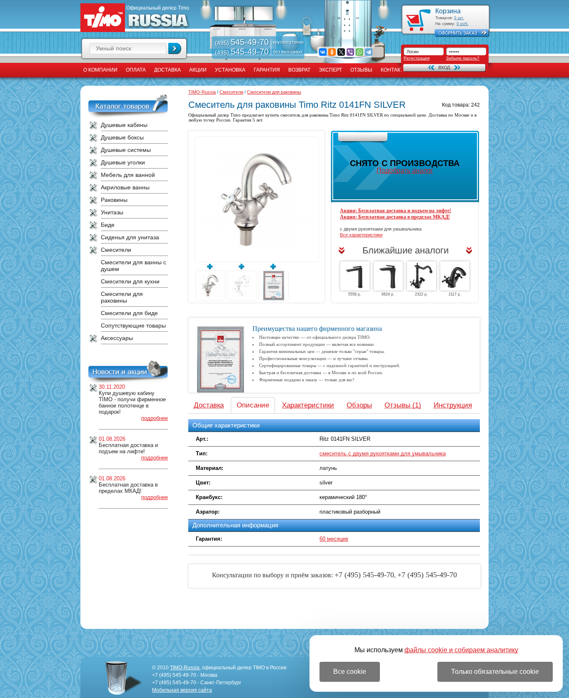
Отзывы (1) (402, 405)
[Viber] (350, 52)
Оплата (136, 70)
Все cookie (349, 671)
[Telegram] (368, 52)
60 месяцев (333, 539)
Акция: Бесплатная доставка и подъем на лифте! (395, 211)
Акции (198, 70)
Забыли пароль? (462, 58)
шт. (459, 17)
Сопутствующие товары (133, 325)
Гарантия (267, 70)
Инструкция (453, 405)
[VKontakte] (323, 52)
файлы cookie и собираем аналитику (461, 649)
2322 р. (421, 294)
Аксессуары (117, 338)
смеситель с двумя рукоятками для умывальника (382, 453)
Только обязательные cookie (495, 671)
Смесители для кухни (130, 281)
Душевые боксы (122, 137)
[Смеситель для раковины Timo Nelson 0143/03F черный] (421, 276)
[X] (341, 52)
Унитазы (112, 212)
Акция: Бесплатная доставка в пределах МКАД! (395, 217)
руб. (463, 23)
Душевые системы (126, 150)
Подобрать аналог (405, 170)
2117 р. (455, 294)
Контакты (394, 70)
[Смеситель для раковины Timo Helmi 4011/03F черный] (388, 276)
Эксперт (330, 70)
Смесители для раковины (122, 297)
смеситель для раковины (304, 114)
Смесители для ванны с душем (133, 265)
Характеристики (308, 405)
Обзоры (359, 405)
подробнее (154, 418)
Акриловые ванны (125, 187)
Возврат (299, 70)
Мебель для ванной (128, 174)
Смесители (116, 249)
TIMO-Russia (202, 91)
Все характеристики (361, 234)
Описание (253, 405)
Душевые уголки (123, 162)
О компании (100, 70)
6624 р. (388, 294)
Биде (108, 224)
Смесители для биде (129, 313)
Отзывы (361, 70)
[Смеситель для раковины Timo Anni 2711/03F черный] (354, 276)
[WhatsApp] (359, 52)
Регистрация (416, 58)
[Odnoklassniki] (332, 52)
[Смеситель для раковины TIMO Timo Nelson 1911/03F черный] (454, 276)
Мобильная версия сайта (182, 690)
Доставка (167, 70)
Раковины (114, 199)
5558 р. (354, 294)
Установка (230, 70)
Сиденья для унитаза (130, 237)
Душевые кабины (124, 125)
